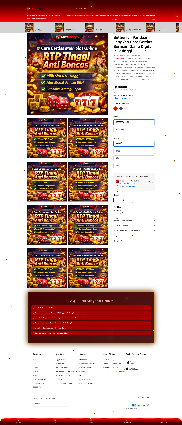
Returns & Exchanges (87, 367)
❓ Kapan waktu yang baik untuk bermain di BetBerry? (52, 323)
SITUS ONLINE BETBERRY (36, 19)
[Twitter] (118, 241)
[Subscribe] (65, 403)
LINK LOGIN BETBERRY (109, 16)
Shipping (125, 90)
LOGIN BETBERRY (148, 16)
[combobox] (98, 9)
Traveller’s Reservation (64, 383)
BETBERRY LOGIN (55, 16)
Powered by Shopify (142, 409)
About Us (106, 360)
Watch (35, 371)
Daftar (91, 422)
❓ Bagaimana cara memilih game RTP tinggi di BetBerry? (53, 313)
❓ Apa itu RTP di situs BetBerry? (45, 308)
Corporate (60, 364)
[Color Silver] (126, 108)
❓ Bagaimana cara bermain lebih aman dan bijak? (51, 333)
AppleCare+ (60, 360)
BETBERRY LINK (42, 16)
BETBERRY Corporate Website (114, 371)
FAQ (80, 375)
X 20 (117, 165)
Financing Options (63, 375)
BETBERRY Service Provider (66, 371)
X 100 (118, 151)
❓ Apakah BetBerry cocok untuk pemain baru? (50, 328)
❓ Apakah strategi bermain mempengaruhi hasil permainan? (54, 318)
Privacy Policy (84, 379)
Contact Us (83, 371)
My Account (83, 360)
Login (55, 422)
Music (35, 375)
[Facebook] (114, 241)
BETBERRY (31, 16)
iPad (34, 364)
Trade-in (59, 379)
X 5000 (118, 144)
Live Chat (163, 422)
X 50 (117, 158)
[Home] (31, 9)
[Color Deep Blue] (121, 108)
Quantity (116, 195)
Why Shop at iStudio (110, 367)
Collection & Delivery (87, 364)
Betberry (117, 58)
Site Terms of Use (86, 383)
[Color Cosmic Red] (115, 108)
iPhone (35, 367)
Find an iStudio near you (112, 364)
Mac (34, 360)
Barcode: (129, 55)
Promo (18, 422)
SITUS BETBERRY (92, 16)
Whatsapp (127, 422)
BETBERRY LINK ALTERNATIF (130, 16)
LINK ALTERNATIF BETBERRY (74, 16)
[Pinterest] (121, 241)
